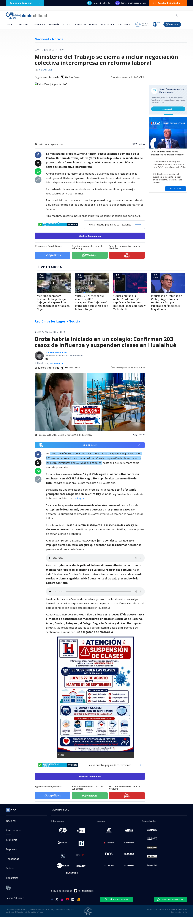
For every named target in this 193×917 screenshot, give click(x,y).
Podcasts (10, 24)
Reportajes (12, 877)
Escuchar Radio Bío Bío (169, 3)
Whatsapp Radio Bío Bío (172, 899)
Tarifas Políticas (14, 897)
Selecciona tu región (21, 3)
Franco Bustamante (56, 352)
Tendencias (80, 24)
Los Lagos (78, 498)
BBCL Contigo (124, 24)
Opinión (93, 24)
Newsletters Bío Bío (102, 3)
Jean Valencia (56, 363)
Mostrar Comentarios (90, 236)
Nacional (23, 24)
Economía (54, 24)
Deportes (67, 24)
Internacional (39, 24)
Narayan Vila (45, 70)
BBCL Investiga (107, 24)
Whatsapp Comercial (118, 899)
